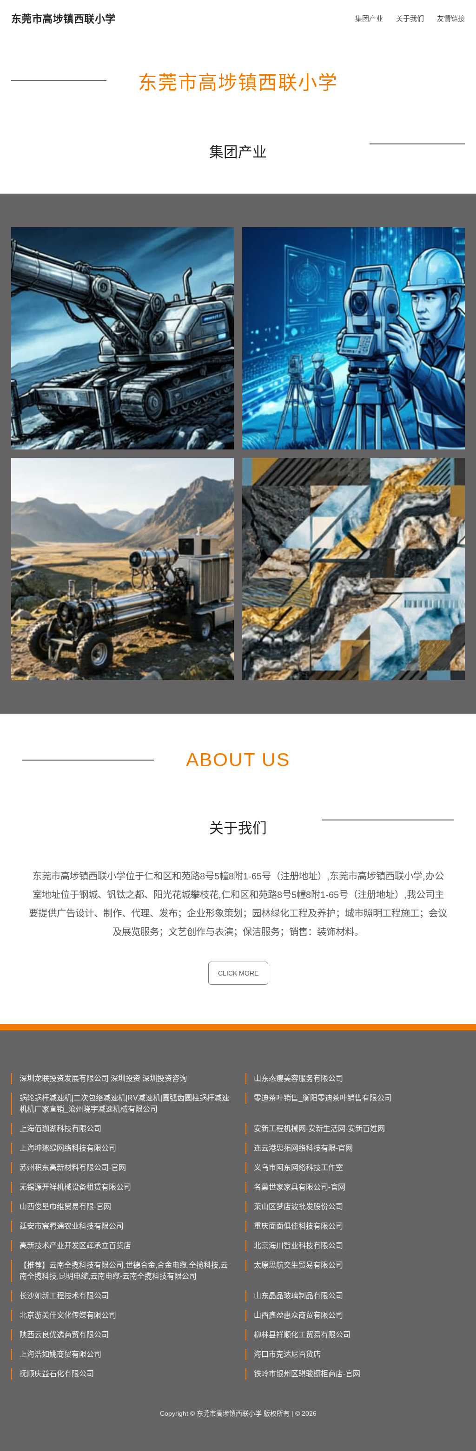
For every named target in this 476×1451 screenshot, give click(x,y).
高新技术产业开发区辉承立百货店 (75, 1245)
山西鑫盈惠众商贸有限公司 (298, 1315)
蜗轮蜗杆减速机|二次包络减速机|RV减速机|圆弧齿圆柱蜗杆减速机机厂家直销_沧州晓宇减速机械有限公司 (124, 1103)
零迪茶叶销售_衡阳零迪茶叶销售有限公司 (323, 1098)
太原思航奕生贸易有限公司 (298, 1265)
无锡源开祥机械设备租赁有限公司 (75, 1187)
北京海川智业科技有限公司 (298, 1245)
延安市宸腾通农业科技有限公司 (72, 1226)
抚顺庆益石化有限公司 (57, 1374)
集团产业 (369, 18)
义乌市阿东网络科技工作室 (298, 1167)
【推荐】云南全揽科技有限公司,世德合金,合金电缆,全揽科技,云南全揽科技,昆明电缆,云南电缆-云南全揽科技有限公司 (124, 1270)
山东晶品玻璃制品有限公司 (298, 1296)
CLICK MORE (238, 973)
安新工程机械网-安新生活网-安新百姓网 (319, 1128)
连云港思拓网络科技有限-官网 (303, 1148)
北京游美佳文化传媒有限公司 (68, 1315)
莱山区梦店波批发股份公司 (298, 1206)
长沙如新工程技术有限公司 (64, 1296)
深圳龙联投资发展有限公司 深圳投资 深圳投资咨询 (103, 1078)
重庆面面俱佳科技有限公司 (298, 1226)
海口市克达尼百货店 (287, 1354)
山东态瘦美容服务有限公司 (298, 1078)
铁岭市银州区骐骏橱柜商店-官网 (307, 1374)
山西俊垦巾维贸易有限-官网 (65, 1206)
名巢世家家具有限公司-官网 (299, 1187)
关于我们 (410, 18)
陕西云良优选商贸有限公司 (64, 1335)
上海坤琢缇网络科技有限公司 (68, 1148)
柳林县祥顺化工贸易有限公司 (302, 1335)
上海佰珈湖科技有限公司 (60, 1128)
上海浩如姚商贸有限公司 (60, 1354)
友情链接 (451, 18)
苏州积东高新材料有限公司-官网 (73, 1167)
